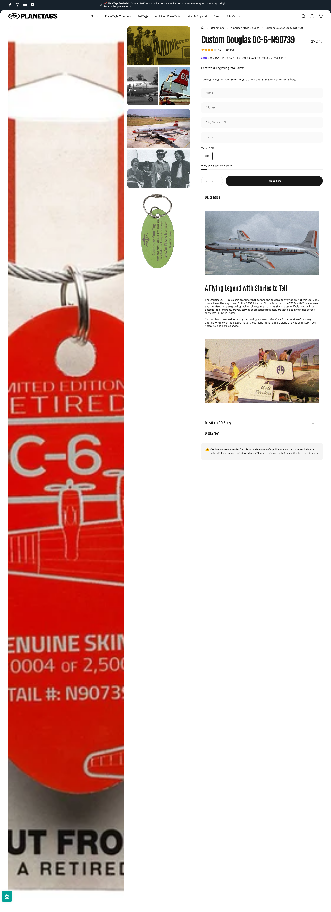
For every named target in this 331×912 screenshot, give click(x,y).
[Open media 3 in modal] (158, 148)
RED (207, 156)
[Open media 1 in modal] (66, 469)
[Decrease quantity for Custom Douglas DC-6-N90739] (205, 181)
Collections (217, 28)
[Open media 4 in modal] (158, 231)
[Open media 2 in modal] (158, 65)
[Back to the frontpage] (203, 28)
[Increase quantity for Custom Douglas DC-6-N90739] (219, 181)
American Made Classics (245, 28)
